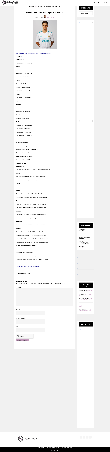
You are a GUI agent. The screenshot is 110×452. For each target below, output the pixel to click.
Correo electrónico (20, 318)
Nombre (18, 310)
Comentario (19, 287)
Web (17, 326)
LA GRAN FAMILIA (10, 2)
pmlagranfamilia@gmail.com (84, 248)
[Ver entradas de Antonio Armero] (45, 16)
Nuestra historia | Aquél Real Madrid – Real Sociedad (85, 300)
